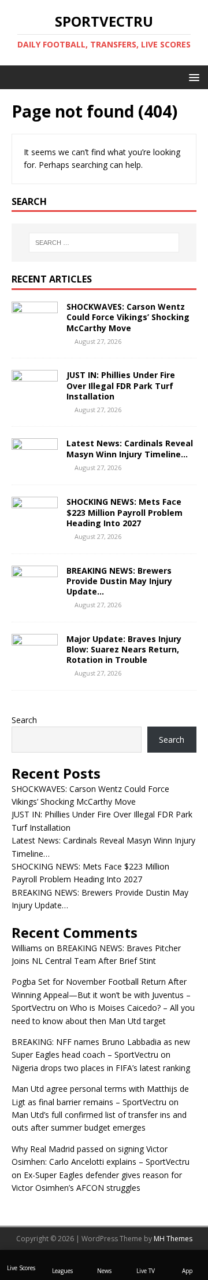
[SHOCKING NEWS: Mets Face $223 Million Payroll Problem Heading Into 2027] (35, 524)
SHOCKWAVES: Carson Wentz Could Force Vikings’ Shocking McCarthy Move (128, 317)
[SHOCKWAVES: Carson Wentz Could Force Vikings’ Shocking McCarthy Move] (35, 329)
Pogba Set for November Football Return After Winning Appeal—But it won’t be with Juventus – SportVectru (101, 994)
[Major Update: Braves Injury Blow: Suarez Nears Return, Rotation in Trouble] (35, 661)
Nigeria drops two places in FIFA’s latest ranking (101, 1067)
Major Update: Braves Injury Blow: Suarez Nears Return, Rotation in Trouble (123, 649)
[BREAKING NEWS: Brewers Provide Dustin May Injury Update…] (35, 593)
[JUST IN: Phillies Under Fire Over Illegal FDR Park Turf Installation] (35, 398)
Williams (27, 947)
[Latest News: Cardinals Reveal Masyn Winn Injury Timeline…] (35, 466)
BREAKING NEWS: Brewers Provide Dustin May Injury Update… (119, 581)
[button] (192, 76)
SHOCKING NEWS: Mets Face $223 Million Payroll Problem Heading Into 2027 (124, 512)
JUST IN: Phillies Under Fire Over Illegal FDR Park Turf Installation (120, 385)
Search (24, 719)
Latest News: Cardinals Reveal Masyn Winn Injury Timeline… (129, 448)
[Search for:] (104, 242)
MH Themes (173, 1239)
